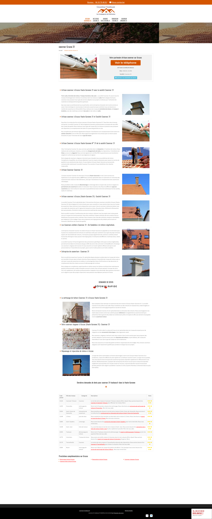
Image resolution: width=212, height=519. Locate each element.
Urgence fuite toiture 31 (105, 20)
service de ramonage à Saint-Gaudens (115, 421)
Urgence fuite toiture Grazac (68, 461)
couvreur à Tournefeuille (98, 444)
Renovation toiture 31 (115, 20)
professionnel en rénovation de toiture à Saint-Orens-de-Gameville (120, 413)
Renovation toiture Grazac (99, 459)
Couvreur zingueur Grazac (132, 459)
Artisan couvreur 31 (87, 20)
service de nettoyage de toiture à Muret (102, 449)
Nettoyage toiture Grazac (67, 459)
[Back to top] (207, 514)
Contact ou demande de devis (126, 77)
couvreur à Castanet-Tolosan (99, 403)
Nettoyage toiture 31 (96, 20)
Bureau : (97, 2)
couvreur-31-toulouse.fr (84, 510)
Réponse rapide (106, 286)
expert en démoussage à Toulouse (130, 432)
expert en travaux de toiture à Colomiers (109, 439)
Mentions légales (129, 510)
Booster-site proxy (119, 513)
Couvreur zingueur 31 (123, 20)
